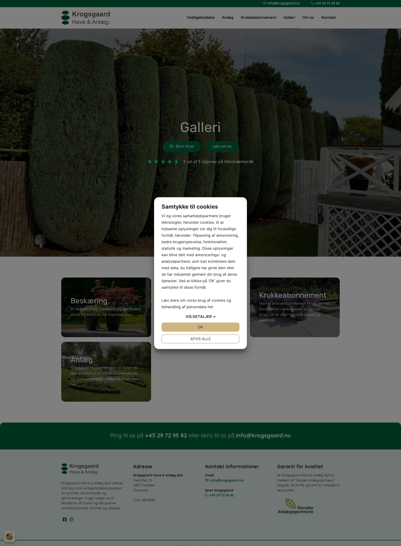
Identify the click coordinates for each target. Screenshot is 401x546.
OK (200, 327)
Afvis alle (200, 338)
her (210, 306)
